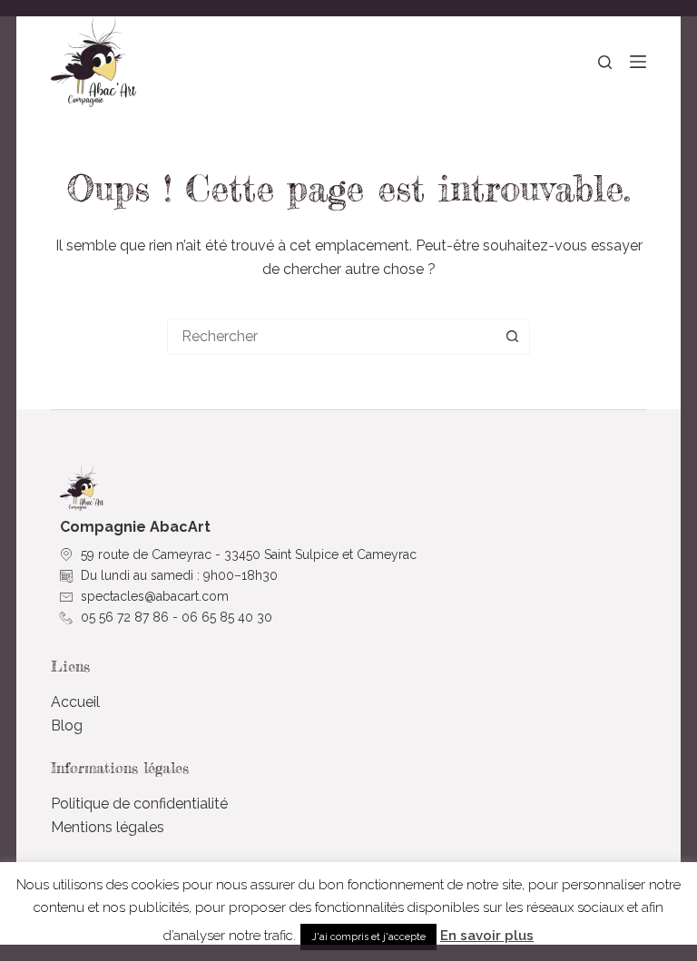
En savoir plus (487, 935)
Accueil (75, 702)
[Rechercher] (605, 62)
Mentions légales (107, 827)
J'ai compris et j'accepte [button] (368, 937)
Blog (67, 725)
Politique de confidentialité (139, 803)
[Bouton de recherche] (512, 336)
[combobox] (331, 337)
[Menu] (638, 62)
